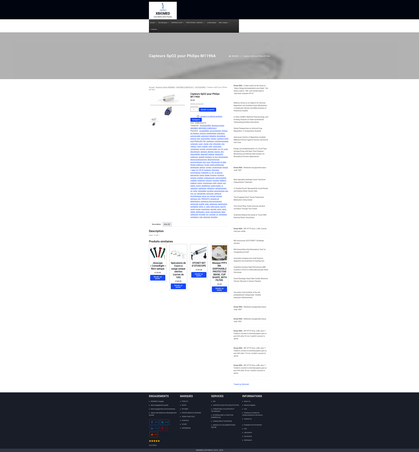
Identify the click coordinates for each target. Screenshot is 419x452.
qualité (201, 204)
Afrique (224, 131)
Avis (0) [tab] (167, 224)
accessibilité (204, 131)
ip (210, 173)
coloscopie (217, 147)
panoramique (219, 191)
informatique (195, 173)
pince (204, 196)
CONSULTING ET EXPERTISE (222, 421)
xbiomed (206, 217)
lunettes (200, 178)
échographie (223, 157)
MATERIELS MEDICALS (184, 87)
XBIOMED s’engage (157, 401)
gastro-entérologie (217, 165)
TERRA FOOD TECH (188, 416)
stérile (192, 212)
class (199, 147)
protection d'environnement (211, 201)
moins (199, 183)
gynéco (209, 167)
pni (208, 196)
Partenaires (248, 436)
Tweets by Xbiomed (241, 384)
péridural (217, 194)
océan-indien (216, 186)
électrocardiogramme (198, 160)
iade (193, 170)
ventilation (194, 217)
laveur (201, 175)
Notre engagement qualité (159, 405)
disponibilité (195, 154)
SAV (214, 401)
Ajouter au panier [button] (158, 278)
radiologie (213, 204)
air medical (194, 133)
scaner (197, 209)
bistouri (193, 139)
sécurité (213, 209)
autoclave (205, 136)
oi (222, 186)
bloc (198, 139)
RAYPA (184, 405)
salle (208, 207)
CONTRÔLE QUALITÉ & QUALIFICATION (226, 405)
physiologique (195, 196)
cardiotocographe (221, 141)
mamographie (220, 178)
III (202, 170)
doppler (201, 157)
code (210, 147)
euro (204, 162)
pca (191, 194)
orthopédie (202, 191)
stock (207, 212)
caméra (213, 139)
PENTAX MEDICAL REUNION (191, 413)
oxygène (210, 191)
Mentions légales (249, 405)
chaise (205, 144)
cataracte (194, 144)
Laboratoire (248, 432)
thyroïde (202, 215)
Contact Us (248, 419)
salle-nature (214, 207)
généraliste (194, 167)
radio (207, 204)
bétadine (212, 136)
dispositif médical (207, 154)
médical (193, 183)
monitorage (207, 183)
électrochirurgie (213, 160)
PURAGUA (185, 420)
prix (199, 199)
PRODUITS (205, 199)
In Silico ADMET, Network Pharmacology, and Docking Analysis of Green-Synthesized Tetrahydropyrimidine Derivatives (251, 119)
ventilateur (223, 215)
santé (192, 209)
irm (212, 173)
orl (191, 191)
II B (200, 170)
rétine (201, 207)
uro (207, 215)
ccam (200, 144)
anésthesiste (211, 133)
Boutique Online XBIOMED (165, 87)
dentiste (211, 152)
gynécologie (217, 167)
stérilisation (200, 212)
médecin (223, 181)
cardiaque (210, 141)
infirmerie (215, 170)
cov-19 (220, 149)
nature (219, 183)
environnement (196, 162)
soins (219, 209)
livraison (213, 175)
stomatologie (215, 212)
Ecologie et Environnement (253, 425)
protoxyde (194, 204)
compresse (194, 149)
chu (223, 144)
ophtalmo (210, 188)
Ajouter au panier (207, 110)
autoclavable (195, 136)
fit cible (223, 162)
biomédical (221, 136)
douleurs (208, 157)
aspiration (221, 133)
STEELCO (185, 401)
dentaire (204, 152)
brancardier (205, 139)
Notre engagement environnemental (163, 409)
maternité (201, 181)
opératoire (202, 188)
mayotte (215, 181)
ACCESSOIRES (200, 87)
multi (214, 183)
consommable (211, 149)
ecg (216, 157)
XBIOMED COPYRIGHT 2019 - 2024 (209, 450)
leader (207, 175)
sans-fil (223, 207)
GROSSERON (186, 428)
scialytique (205, 209)
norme (198, 186)
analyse (203, 133)
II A (197, 170)
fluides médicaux (196, 165)
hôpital (225, 167)
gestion (202, 167)
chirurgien (217, 144)
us (217, 215)
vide (200, 217)
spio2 (224, 209)
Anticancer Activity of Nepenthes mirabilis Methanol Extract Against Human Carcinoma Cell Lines (251, 139)
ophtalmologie (220, 188)
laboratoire (194, 175)
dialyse (217, 152)
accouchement (215, 131)
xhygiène (214, 217)
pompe (212, 196)
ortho (195, 191)
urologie (212, 215)
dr (213, 157)
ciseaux (193, 147)
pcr (195, 194)
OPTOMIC (185, 409)
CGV (245, 409)
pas (226, 191)
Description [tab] (156, 224)
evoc (208, 162)
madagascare (209, 178)
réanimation (222, 204)
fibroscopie (215, 162)
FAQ (245, 429)
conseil (202, 149)
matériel (193, 181)
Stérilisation (248, 440)
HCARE (184, 424)
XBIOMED (163, 13)
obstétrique (205, 186)
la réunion (218, 173)
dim (222, 152)
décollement (195, 152)
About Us (247, 401)
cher (210, 144)
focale (206, 165)
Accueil (151, 87)
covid (225, 149)
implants (207, 170)
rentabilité (194, 207)
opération (194, 188)
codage (205, 147)
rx (204, 207)
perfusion (210, 194)
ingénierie (205, 173)
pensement (201, 194)
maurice (208, 181)
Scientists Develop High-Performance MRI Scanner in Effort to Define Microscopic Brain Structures (251, 269)
